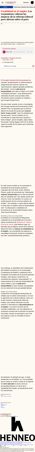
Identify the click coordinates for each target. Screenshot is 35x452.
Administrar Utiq (22, 442)
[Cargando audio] (4, 52)
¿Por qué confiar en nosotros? (6, 396)
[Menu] (2, 2)
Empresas (2, 405)
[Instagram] (16, 444)
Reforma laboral (4, 404)
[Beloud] (3, 446)
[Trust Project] (5, 394)
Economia (3, 407)
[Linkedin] (22, 444)
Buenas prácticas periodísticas (7, 443)
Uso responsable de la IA (17, 443)
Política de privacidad (16, 441)
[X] (2, 444)
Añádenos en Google (10, 66)
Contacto (26, 442)
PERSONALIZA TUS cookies (13, 442)
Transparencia (5, 442)
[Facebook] (8, 444)
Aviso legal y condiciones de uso (6, 441)
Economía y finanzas (8, 58)
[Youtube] (29, 444)
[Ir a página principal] (10, 3)
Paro (2, 403)
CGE (2, 406)
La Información (7, 62)
